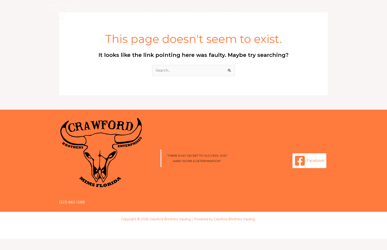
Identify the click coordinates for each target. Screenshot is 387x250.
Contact (216, 13)
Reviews (195, 13)
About (175, 13)
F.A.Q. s (235, 13)
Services (151, 13)
